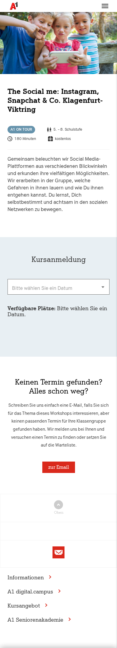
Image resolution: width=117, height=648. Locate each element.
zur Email (58, 467)
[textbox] (58, 286)
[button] (105, 5)
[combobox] (58, 286)
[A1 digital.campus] (14, 6)
